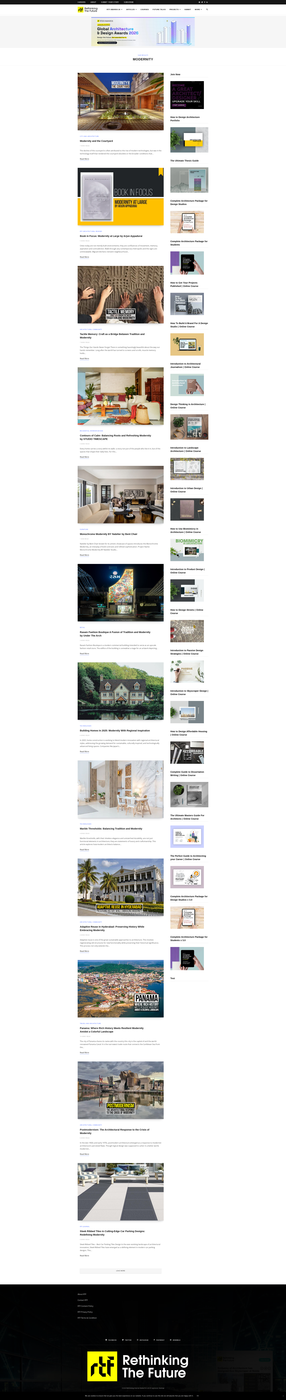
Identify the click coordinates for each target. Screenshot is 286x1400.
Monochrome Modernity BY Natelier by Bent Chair (108, 534)
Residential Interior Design (91, 431)
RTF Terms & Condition (87, 1318)
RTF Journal (85, 1226)
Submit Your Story (110, 2)
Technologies (85, 726)
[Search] (207, 9)
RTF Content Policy (85, 1306)
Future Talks (159, 9)
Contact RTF (83, 1300)
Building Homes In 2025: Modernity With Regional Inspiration (115, 730)
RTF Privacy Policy (85, 1312)
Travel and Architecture (90, 1023)
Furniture (84, 529)
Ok (198, 1396)
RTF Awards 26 (113, 9)
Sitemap (161, 1388)
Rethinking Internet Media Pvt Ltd (138, 1388)
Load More (120, 1271)
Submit (187, 9)
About (93, 2)
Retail (82, 627)
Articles (130, 9)
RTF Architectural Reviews (91, 231)
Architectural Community (91, 329)
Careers (82, 2)
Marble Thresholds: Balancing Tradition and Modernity (111, 828)
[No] (283, 1396)
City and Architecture (89, 136)
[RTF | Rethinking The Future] (88, 10)
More (197, 9)
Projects (174, 9)
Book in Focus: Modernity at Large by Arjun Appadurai (111, 236)
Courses (145, 9)
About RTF (82, 1294)
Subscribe (129, 2)
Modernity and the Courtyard (96, 141)
